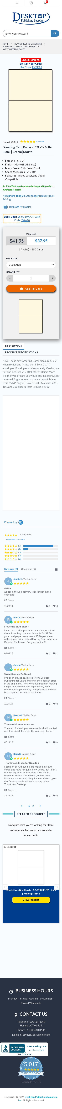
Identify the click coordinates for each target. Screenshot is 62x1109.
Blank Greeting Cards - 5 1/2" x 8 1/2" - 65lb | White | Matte (31, 891)
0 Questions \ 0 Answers (15, 539)
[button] (10, 600)
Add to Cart (33, 288)
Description (13, 346)
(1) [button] (19, 549)
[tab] (11, 570)
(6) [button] (19, 546)
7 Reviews (40, 141)
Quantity (13, 272)
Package (12, 259)
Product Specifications (21, 352)
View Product (31, 899)
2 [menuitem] (33, 806)
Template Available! (19, 206)
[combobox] (15, 33)
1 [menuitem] (29, 806)
